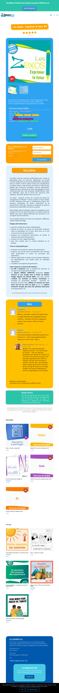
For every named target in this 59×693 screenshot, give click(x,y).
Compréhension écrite (22, 121)
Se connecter (42, 160)
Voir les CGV (12, 653)
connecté (24, 383)
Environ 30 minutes (28, 119)
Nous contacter (13, 650)
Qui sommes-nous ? (14, 648)
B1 (15, 113)
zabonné (16, 155)
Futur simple (35, 115)
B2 (18, 113)
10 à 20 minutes (17, 119)
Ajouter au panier (29, 135)
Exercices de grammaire (25, 111)
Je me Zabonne (29, 8)
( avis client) (30, 35)
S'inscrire (29, 677)
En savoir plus (33, 689)
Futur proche (27, 115)
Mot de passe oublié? (37, 156)
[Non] (57, 688)
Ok (22, 689)
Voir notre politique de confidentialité (18, 655)
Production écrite (34, 121)
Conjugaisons (19, 115)
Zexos (15, 117)
